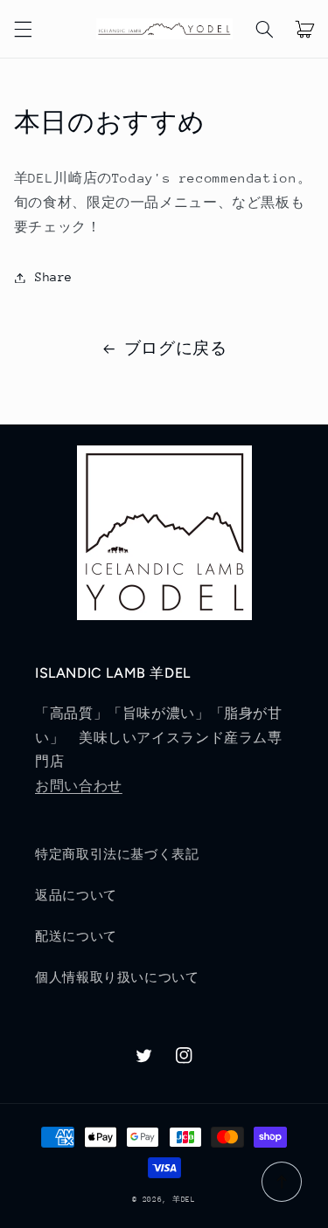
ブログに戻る (175, 348)
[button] (23, 29)
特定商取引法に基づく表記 (117, 854)
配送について (76, 936)
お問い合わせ (78, 785)
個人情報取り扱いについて (117, 977)
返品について (76, 895)
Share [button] (54, 277)
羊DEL (184, 1199)
